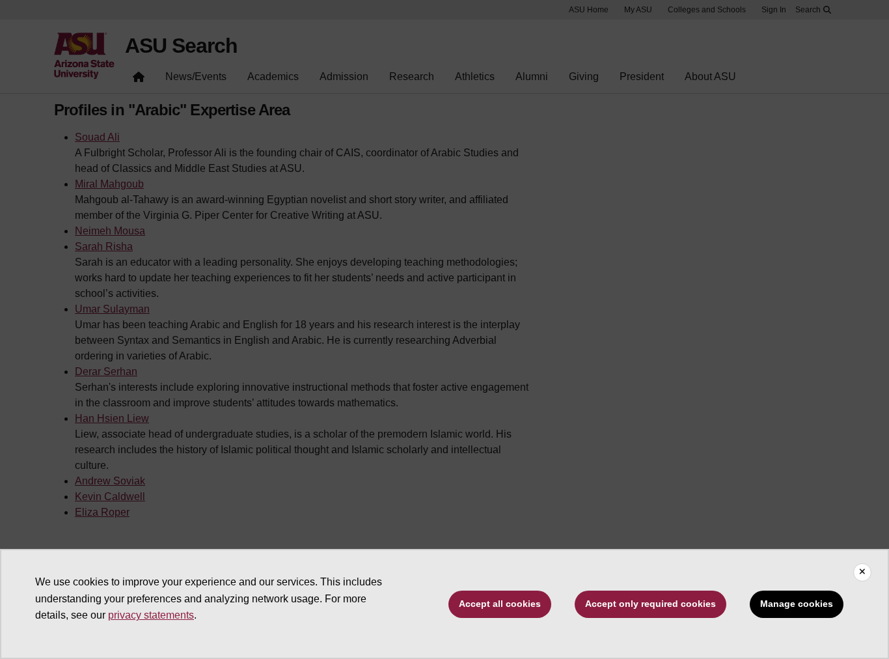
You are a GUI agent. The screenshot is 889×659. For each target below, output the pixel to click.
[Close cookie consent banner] (862, 572)
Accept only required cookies (650, 603)
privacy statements (151, 615)
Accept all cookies (500, 603)
